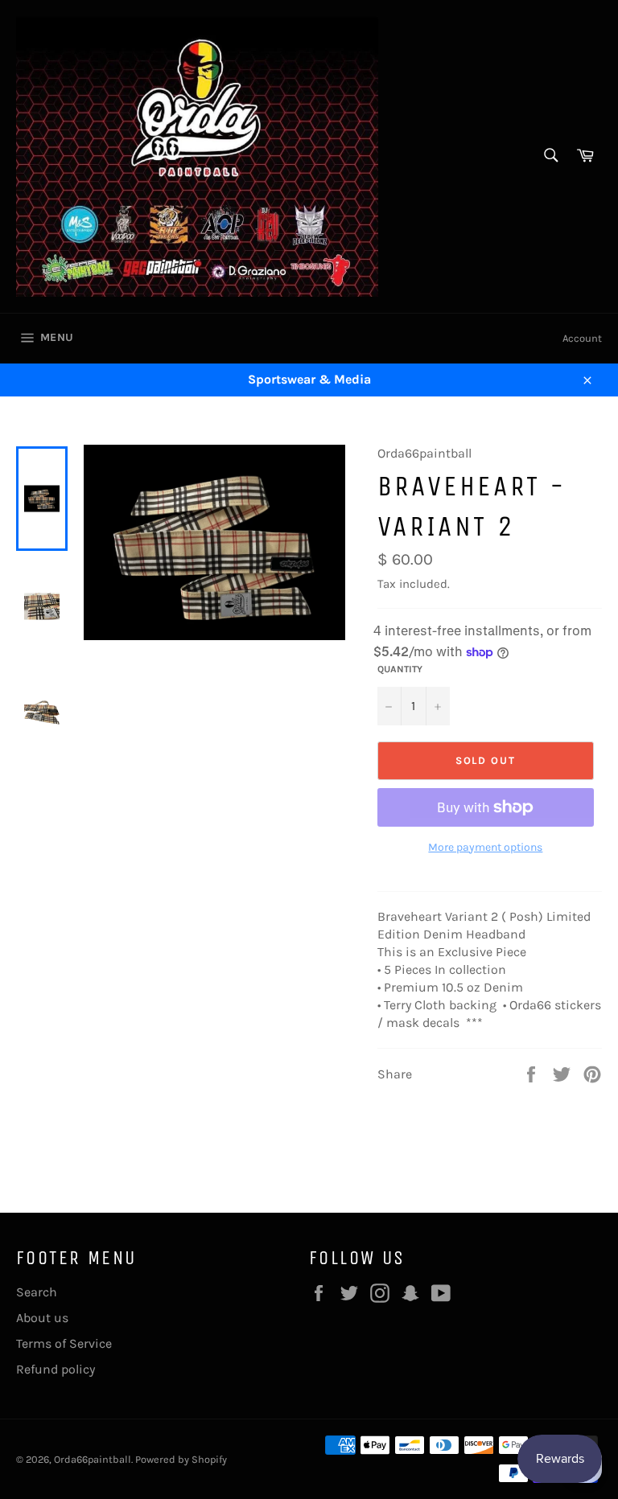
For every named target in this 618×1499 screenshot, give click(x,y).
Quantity (399, 669)
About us (42, 1317)
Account (582, 338)
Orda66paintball (92, 1459)
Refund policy (55, 1369)
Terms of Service (64, 1343)
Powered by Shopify (181, 1459)
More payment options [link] (485, 847)
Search (36, 1292)
